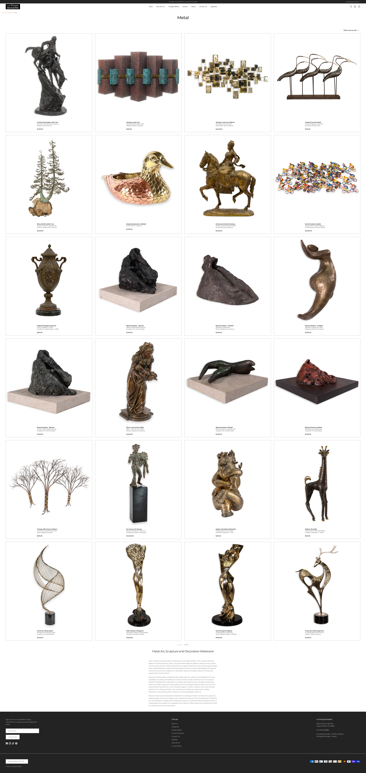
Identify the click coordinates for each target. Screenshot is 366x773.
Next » (186, 645)
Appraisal (214, 6)
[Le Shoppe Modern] (13, 6)
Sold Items (176, 743)
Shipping (175, 727)
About (193, 6)
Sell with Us (160, 6)
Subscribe (12, 737)
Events (185, 6)
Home (4, 12)
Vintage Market (173, 6)
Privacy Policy (177, 730)
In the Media (176, 746)
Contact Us (203, 6)
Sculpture (10, 12)
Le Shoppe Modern (16, 766)
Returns (175, 724)
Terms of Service (178, 733)
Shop (151, 6)
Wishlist (175, 740)
